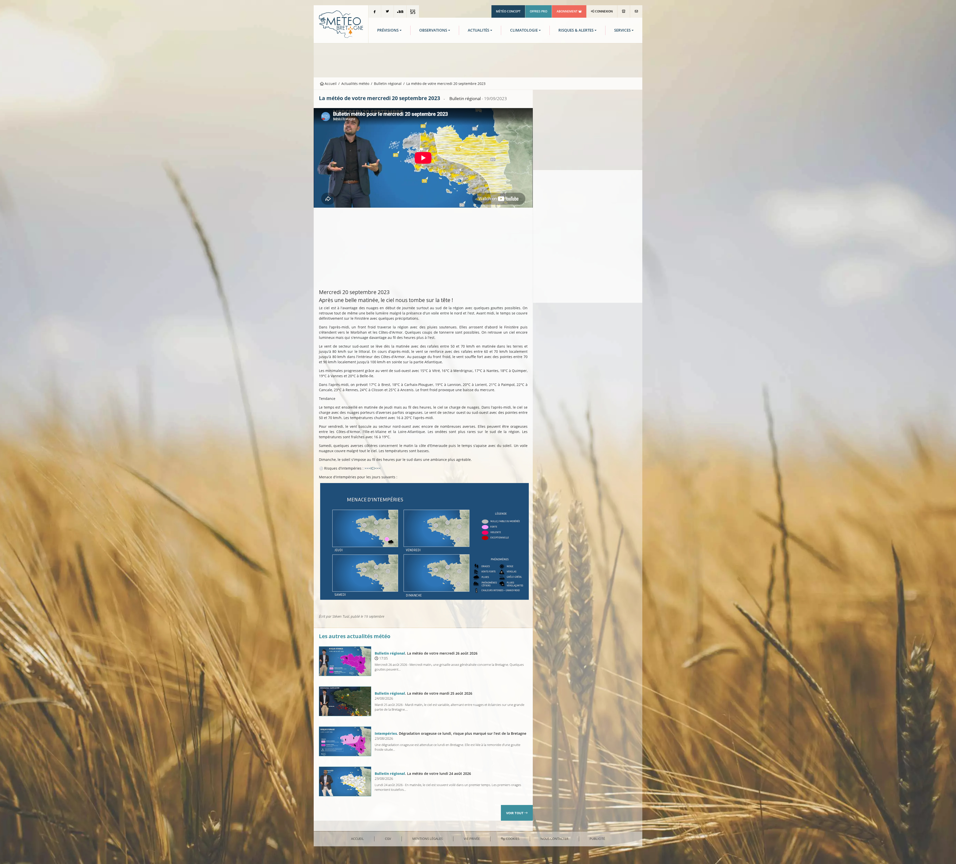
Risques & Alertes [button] (576, 30)
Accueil (330, 83)
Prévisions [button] (388, 30)
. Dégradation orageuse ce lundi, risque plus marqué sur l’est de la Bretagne (450, 733)
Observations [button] (433, 30)
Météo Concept (508, 11)
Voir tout (515, 813)
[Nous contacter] (636, 11)
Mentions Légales (427, 838)
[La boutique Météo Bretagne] (623, 11)
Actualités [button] (478, 30)
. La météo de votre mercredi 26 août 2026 (426, 653)
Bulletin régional (388, 83)
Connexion (603, 11)
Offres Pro (538, 11)
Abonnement (567, 11)
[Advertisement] (478, 60)
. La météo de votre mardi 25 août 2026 (423, 693)
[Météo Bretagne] (341, 23)
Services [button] (622, 30)
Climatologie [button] (524, 30)
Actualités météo (355, 83)
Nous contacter (554, 838)
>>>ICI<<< (372, 468)
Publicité (597, 838)
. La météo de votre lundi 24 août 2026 (423, 773)
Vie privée (472, 838)
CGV (388, 838)
